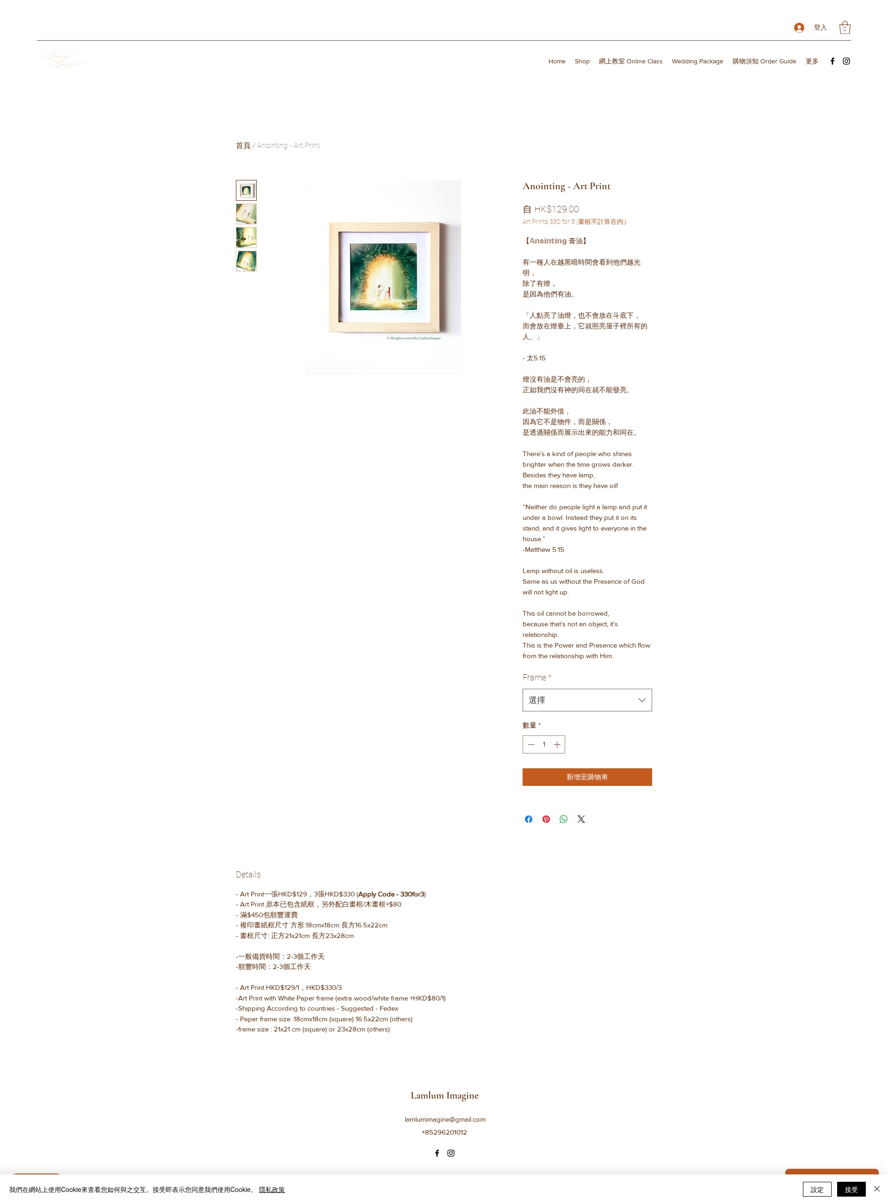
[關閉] (876, 1189)
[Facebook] (832, 61)
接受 (851, 1189)
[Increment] (558, 744)
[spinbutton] (544, 744)
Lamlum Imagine (445, 1095)
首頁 (243, 145)
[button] (845, 27)
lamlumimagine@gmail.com (445, 1119)
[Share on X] (581, 819)
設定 (817, 1189)
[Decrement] (530, 744)
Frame (537, 677)
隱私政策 (272, 1189)
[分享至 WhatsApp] (563, 819)
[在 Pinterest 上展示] (546, 819)
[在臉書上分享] (528, 819)
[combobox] (587, 700)
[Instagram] (846, 61)
